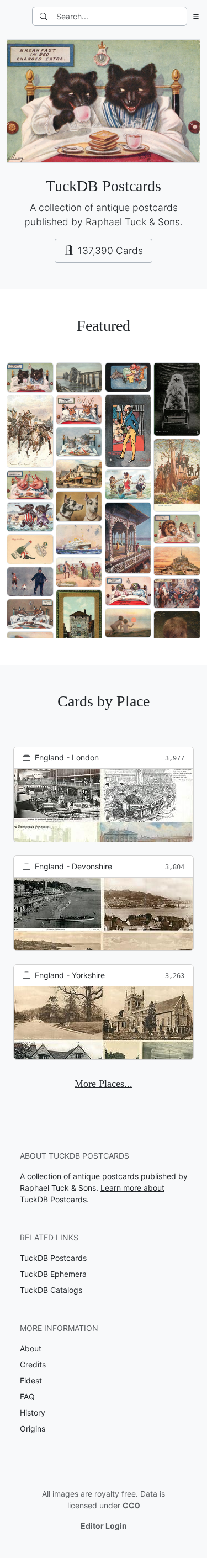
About (30, 1348)
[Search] (44, 16)
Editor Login (104, 1525)
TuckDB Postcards (53, 1258)
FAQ (27, 1396)
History (32, 1412)
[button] (193, 16)
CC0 (131, 1505)
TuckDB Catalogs (51, 1290)
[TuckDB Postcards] (15, 16)
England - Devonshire (73, 866)
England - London (67, 757)
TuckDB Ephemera (53, 1274)
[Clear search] (179, 16)
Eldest (31, 1380)
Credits (33, 1364)
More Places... (103, 1083)
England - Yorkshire (70, 975)
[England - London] (103, 805)
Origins (32, 1428)
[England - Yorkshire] (103, 1022)
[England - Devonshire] (103, 914)
